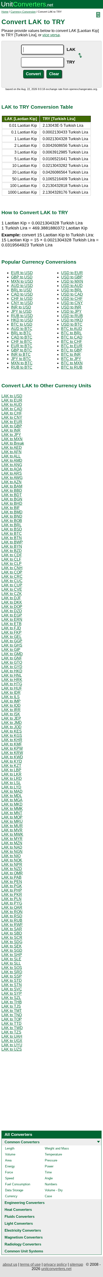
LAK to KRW (12, 753)
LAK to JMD (11, 723)
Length (9, 1148)
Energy (10, 1166)
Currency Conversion (23, 11)
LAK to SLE (11, 959)
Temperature (53, 1154)
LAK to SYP (11, 993)
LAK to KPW (12, 748)
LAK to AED (11, 448)
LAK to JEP (11, 718)
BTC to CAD (71, 337)
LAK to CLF (11, 559)
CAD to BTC (21, 337)
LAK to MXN (12, 439)
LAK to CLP (11, 564)
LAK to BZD (11, 551)
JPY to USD (21, 311)
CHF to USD (22, 299)
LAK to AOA (11, 469)
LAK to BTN (11, 538)
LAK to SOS (11, 968)
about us (10, 1264)
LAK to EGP (11, 615)
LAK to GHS (11, 645)
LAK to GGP (11, 641)
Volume (10, 1154)
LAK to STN (11, 985)
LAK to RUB (11, 920)
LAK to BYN (11, 546)
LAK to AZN (11, 482)
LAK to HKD (11, 671)
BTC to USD (21, 324)
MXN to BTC (22, 363)
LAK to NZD (11, 869)
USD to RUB (72, 316)
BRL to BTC (21, 333)
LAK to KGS (11, 736)
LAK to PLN (11, 899)
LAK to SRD (11, 972)
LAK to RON (12, 912)
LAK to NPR (11, 864)
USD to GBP (72, 277)
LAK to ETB (11, 624)
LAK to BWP (12, 542)
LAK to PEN (11, 882)
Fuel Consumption (17, 1184)
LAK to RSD (11, 916)
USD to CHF (72, 299)
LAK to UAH (11, 1036)
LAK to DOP (11, 607)
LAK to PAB (11, 877)
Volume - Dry (54, 1190)
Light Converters (19, 1223)
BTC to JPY (71, 359)
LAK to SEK (11, 946)
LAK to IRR (11, 710)
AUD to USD (22, 286)
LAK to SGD (11, 950)
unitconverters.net (56, 1269)
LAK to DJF (11, 598)
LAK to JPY (11, 435)
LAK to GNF (11, 658)
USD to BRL (71, 290)
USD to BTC (71, 324)
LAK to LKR (11, 774)
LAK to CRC (12, 577)
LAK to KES (11, 731)
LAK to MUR (12, 826)
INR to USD (21, 307)
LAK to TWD (12, 1028)
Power (49, 1166)
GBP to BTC (21, 350)
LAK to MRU (12, 821)
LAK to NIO (11, 856)
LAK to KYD (11, 761)
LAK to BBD (11, 491)
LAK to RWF (12, 925)
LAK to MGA (12, 800)
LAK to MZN (11, 843)
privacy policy (55, 1264)
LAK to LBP (11, 770)
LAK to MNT (11, 813)
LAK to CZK (11, 594)
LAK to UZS (11, 1049)
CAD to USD (22, 294)
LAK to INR (11, 430)
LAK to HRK (11, 680)
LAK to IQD (11, 705)
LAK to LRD (11, 779)
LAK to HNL (11, 675)
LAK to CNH (12, 568)
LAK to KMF (11, 744)
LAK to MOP (12, 817)
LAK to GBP (11, 426)
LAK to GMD (12, 654)
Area (8, 1160)
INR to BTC (21, 354)
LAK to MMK (12, 809)
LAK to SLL (11, 963)
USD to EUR (72, 273)
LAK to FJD (11, 628)
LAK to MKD (12, 804)
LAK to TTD (11, 1024)
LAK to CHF (11, 413)
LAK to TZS (11, 1032)
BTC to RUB (71, 367)
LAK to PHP (11, 890)
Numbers (51, 1184)
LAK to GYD (11, 667)
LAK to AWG (12, 478)
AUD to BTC (21, 329)
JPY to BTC (21, 359)
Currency (11, 1196)
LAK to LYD (11, 787)
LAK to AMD (11, 460)
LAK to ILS (10, 697)
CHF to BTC (21, 342)
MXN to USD (22, 281)
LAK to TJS (11, 1006)
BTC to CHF (71, 342)
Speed (9, 1178)
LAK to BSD (11, 529)
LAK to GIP (10, 650)
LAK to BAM (11, 486)
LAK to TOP (11, 1019)
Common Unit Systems (24, 1251)
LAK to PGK (11, 886)
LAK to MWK (12, 834)
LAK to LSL (11, 783)
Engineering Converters (25, 1203)
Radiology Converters (23, 1244)
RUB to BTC (21, 367)
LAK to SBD (11, 933)
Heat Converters (18, 1210)
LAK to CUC (12, 581)
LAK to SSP (11, 976)
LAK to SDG (11, 942)
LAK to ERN (11, 619)
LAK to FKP (11, 632)
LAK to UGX (11, 1041)
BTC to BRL (71, 333)
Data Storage (14, 1190)
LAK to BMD (12, 512)
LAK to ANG (11, 465)
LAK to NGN (12, 852)
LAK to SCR (11, 938)
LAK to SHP (11, 955)
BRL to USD (21, 290)
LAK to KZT (11, 766)
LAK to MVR (12, 830)
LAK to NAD (11, 847)
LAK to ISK (10, 714)
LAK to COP (11, 572)
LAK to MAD (12, 791)
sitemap (76, 1264)
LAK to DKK (11, 602)
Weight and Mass (57, 1148)
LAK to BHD (11, 503)
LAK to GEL (11, 637)
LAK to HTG (11, 684)
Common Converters (22, 1142)
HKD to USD (22, 320)
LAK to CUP (11, 585)
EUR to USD (22, 273)
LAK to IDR (11, 693)
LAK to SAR (11, 929)
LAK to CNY (11, 417)
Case (48, 1196)
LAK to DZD (11, 611)
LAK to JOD (11, 727)
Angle (49, 1178)
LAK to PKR (11, 895)
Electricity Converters (23, 1230)
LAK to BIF (10, 508)
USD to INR (71, 307)
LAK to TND (11, 1015)
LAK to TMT (11, 1011)
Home (4, 11)
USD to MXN (72, 281)
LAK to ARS (11, 473)
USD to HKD (72, 320)
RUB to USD (22, 316)
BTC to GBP (71, 350)
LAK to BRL (11, 525)
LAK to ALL (11, 456)
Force (9, 1172)
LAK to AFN (11, 452)
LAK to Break (12, 443)
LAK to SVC (11, 989)
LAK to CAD (11, 409)
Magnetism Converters (24, 1237)
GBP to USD (22, 277)
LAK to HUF (11, 688)
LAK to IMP (11, 701)
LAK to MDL (11, 796)
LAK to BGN (11, 499)
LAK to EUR (11, 400)
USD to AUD (72, 286)
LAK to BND (11, 516)
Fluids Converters (19, 1216)
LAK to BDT (11, 495)
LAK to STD (11, 981)
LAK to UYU (11, 1045)
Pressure (51, 1160)
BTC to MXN (72, 363)
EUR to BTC (21, 346)
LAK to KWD (12, 757)
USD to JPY (71, 311)
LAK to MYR (12, 839)
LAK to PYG (11, 903)
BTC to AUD (71, 329)
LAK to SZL (11, 998)
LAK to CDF (11, 555)
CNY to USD (22, 303)
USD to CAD (72, 294)
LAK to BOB (11, 521)
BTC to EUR (71, 346)
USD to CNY (72, 303)
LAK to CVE (11, 589)
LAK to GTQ (11, 662)
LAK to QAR (11, 907)
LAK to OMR (12, 873)
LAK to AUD (11, 405)
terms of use (30, 1264)
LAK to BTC (11, 534)
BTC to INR (71, 354)
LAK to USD (11, 396)
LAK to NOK (11, 860)
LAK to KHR (11, 740)
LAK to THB (11, 1002)
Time (48, 1172)
